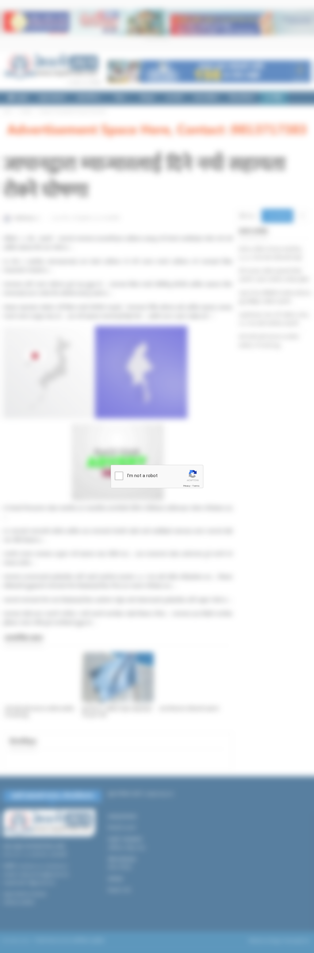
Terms (196, 485)
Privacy (186, 485)
